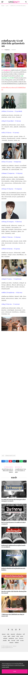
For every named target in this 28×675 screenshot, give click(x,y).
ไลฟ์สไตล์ (17, 642)
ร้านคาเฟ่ (13, 640)
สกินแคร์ (3, 634)
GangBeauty (7, 49)
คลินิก (8, 634)
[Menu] (2, 2)
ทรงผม (4, 636)
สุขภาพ (21, 636)
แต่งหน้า (13, 636)
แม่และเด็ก (13, 634)
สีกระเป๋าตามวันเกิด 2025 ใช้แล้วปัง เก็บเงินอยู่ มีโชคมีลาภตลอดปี (13, 592)
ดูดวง (16, 638)
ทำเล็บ (17, 636)
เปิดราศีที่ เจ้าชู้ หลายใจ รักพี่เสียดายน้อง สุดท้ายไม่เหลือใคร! (7, 470)
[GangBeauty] (14, 2)
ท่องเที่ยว (5, 640)
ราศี (3, 455)
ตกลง (14, 671)
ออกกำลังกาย (11, 638)
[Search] (26, 2)
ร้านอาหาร (21, 638)
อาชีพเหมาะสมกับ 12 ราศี (10, 455)
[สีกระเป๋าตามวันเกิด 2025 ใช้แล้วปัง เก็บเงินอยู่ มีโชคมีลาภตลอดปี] (14, 581)
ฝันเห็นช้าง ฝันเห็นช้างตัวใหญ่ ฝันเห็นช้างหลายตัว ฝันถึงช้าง (13, 569)
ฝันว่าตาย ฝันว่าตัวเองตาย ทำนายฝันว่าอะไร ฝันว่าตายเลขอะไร (13, 523)
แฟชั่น (9, 636)
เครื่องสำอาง (19, 634)
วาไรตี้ (17, 640)
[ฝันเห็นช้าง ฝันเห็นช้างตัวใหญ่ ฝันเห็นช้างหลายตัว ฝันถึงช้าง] (14, 558)
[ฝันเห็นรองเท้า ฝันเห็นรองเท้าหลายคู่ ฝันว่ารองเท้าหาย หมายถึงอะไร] (14, 535)
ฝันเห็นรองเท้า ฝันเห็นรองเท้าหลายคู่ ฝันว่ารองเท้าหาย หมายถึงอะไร (13, 546)
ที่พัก (9, 640)
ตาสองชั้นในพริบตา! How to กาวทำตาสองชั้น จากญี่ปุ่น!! (20, 470)
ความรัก (22, 640)
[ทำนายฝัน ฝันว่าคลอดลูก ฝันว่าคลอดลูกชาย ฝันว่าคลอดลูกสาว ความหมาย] (14, 489)
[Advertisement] (14, 23)
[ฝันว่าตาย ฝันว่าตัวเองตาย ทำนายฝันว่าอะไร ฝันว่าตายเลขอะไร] (14, 512)
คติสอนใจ (11, 642)
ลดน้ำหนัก (5, 638)
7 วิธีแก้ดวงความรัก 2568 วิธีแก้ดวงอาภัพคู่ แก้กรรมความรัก (12, 615)
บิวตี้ (24, 634)
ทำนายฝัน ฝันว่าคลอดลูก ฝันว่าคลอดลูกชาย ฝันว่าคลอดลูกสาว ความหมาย (13, 500)
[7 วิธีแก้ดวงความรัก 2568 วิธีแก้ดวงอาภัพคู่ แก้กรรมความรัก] (14, 604)
